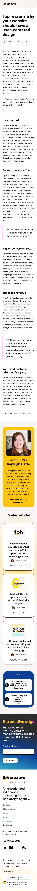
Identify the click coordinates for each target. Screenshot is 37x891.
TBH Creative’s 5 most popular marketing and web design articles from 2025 (18, 645)
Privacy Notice (22, 884)
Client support (9, 809)
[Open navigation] (32, 4)
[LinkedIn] (4, 847)
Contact (6, 805)
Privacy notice (9, 871)
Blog (18, 675)
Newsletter (7, 825)
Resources (7, 821)
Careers (6, 813)
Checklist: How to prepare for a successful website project (18, 598)
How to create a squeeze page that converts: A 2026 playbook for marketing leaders (18, 550)
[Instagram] (17, 847)
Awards (6, 817)
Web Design (8, 42)
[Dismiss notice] (33, 876)
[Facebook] (11, 847)
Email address (10, 746)
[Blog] (24, 847)
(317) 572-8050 (11, 840)
